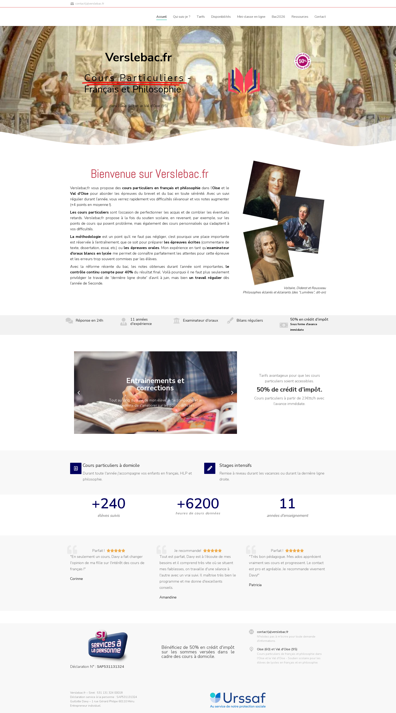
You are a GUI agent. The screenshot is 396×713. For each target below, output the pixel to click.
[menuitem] (161, 16)
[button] (153, 430)
